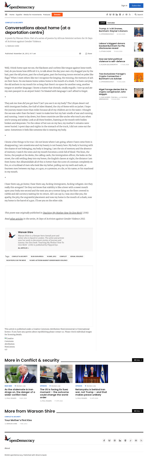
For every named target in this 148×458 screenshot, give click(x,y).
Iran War (8, 386)
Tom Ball (114, 97)
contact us (59, 332)
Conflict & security (14, 22)
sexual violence (76, 256)
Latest (102, 23)
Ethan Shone (106, 51)
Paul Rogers (11, 398)
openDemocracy (107, 34)
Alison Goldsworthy (109, 64)
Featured (111, 23)
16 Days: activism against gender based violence (48, 260)
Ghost (37, 455)
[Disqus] (49, 296)
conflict (63, 256)
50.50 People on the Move (16, 260)
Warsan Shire (13, 46)
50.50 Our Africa (37, 256)
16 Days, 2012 (51, 256)
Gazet (44, 455)
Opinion (43, 386)
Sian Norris (105, 97)
